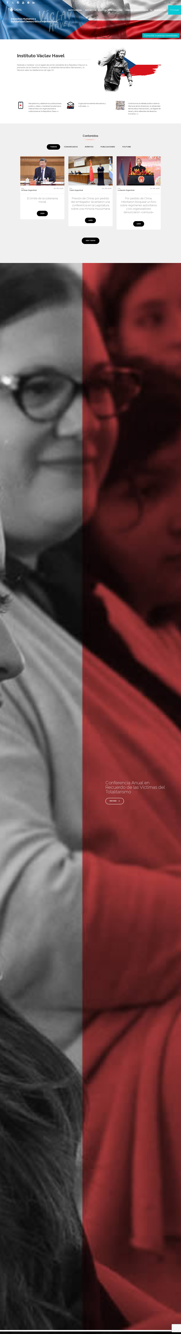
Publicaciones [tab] (108, 147)
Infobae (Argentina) (29, 190)
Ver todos (90, 240)
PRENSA (129, 10)
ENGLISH (174, 3)
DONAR (175, 10)
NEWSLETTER (160, 10)
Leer (42, 213)
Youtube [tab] (126, 147)
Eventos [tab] (89, 147)
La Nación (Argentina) (126, 190)
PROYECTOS (90, 10)
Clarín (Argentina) (76, 190)
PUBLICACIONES (115, 10)
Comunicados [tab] (71, 147)
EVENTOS (102, 10)
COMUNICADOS (141, 10)
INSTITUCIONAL (75, 10)
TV (151, 10)
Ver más (113, 801)
